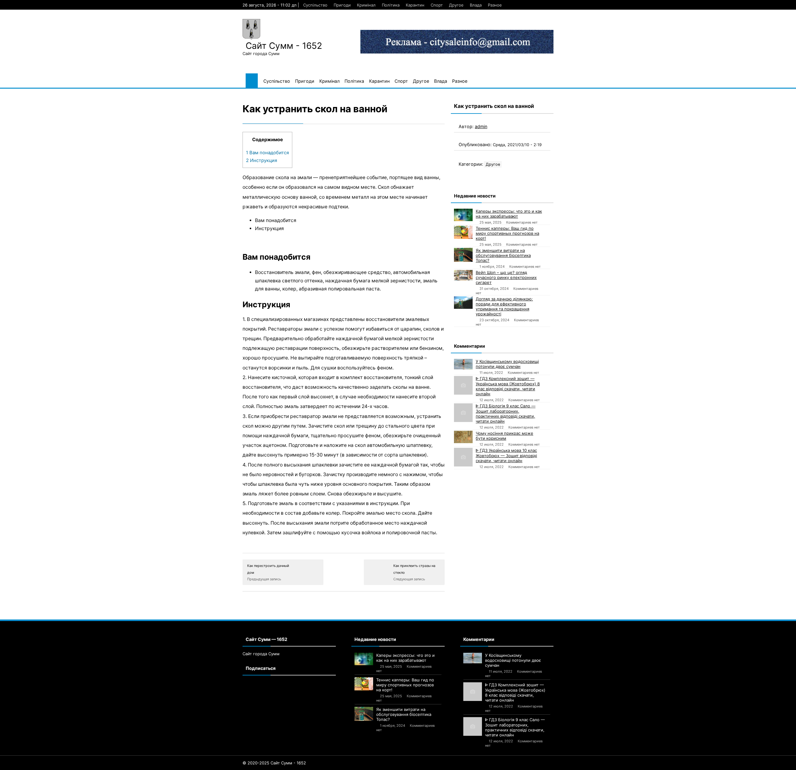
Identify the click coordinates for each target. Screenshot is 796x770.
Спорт (437, 4)
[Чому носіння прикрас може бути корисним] (463, 437)
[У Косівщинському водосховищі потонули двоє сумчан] (463, 364)
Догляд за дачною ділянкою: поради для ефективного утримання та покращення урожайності (504, 306)
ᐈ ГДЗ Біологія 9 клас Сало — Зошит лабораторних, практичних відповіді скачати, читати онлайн (505, 413)
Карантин (415, 4)
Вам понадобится (267, 152)
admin (481, 126)
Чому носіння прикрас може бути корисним (504, 436)
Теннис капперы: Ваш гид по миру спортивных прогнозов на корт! (507, 233)
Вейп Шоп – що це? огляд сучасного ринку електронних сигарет (506, 277)
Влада (476, 4)
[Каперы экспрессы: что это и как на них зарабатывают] (463, 215)
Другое (456, 4)
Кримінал (366, 4)
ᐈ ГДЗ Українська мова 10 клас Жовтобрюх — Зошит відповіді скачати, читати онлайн (506, 455)
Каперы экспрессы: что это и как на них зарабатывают (509, 214)
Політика (391, 4)
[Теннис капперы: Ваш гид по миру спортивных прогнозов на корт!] (463, 232)
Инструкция (261, 160)
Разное (495, 4)
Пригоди (342, 4)
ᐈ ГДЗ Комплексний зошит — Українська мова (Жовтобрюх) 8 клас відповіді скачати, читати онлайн (508, 386)
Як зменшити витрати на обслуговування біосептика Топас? (503, 255)
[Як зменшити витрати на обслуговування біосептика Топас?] (463, 255)
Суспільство (315, 4)
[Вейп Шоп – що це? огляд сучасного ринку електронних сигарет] (463, 275)
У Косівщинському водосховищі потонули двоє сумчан (507, 364)
